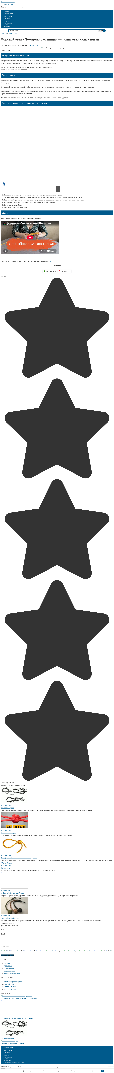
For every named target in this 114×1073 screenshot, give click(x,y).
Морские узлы (8, 13)
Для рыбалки (8, 16)
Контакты (7, 26)
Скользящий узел (7, 808)
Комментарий (6, 947)
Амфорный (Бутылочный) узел (12, 893)
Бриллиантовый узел (8, 833)
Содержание (8, 23)
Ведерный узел (10, 987)
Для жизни (7, 18)
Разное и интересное (12, 973)
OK (102, 1071)
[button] (58, 181)
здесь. (51, 261)
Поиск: (3, 7)
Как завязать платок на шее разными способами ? (19, 998)
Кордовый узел (10, 989)
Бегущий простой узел (13, 982)
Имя (2, 930)
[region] (57, 149)
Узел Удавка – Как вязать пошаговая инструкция (19, 858)
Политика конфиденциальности (14, 1063)
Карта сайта (7, 1060)
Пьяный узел (5, 868)
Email (3, 934)
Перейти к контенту (8, 2)
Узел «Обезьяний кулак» (10, 918)
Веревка (6, 21)
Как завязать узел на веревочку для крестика (17, 1018)
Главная (6, 11)
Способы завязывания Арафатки (13, 1043)
